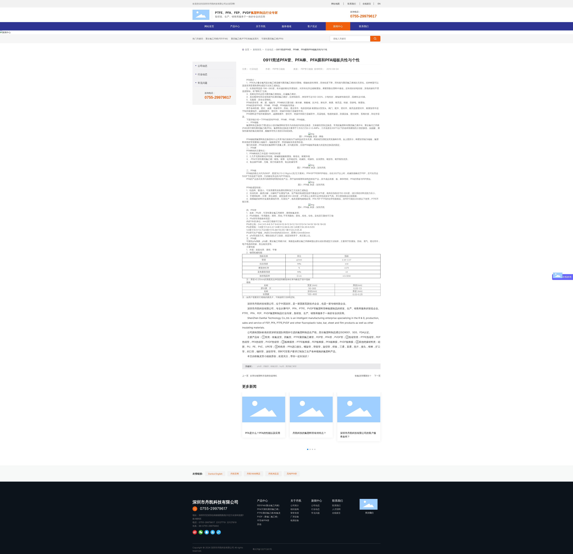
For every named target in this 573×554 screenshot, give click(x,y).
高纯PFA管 (292, 473)
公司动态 (202, 65)
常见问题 (202, 82)
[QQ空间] (212, 532)
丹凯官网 (234, 473)
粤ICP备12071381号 (262, 549)
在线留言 (367, 3)
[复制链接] (218, 532)
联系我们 (352, 3)
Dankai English (215, 473)
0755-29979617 (363, 16)
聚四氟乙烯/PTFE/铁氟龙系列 (244, 38)
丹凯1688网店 (253, 473)
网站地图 (335, 3)
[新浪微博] (194, 532)
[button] (307, 449)
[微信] (200, 532)
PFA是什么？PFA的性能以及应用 (262, 432)
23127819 (232, 522)
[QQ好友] (206, 532)
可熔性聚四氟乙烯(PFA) (272, 38)
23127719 (221, 522)
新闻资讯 (257, 49)
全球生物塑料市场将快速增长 (263, 375)
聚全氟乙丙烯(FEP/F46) (217, 38)
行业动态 (202, 74)
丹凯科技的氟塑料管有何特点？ (309, 432)
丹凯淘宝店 (273, 473)
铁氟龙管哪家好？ (363, 375)
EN (379, 3)
